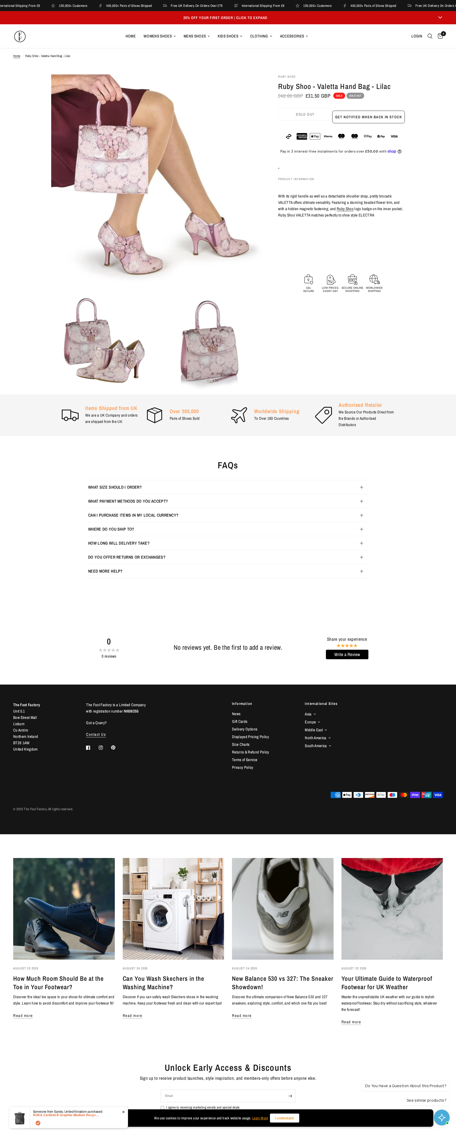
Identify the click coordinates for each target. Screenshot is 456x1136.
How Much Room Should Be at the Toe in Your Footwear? (58, 982)
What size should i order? (115, 487)
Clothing (259, 36)
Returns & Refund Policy (250, 752)
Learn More (260, 1118)
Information (242, 703)
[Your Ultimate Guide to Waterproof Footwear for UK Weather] (392, 909)
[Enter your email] (290, 1096)
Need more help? (105, 571)
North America (315, 738)
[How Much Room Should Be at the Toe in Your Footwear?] (64, 909)
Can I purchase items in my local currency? (133, 515)
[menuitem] (131, 36)
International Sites (321, 703)
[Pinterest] (117, 747)
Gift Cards (239, 721)
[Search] (430, 36)
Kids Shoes (228, 36)
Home (131, 36)
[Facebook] (92, 747)
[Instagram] (104, 747)
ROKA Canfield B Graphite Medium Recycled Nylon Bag (66, 1115)
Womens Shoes (158, 36)
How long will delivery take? (119, 543)
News (236, 714)
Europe (310, 722)
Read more (23, 1015)
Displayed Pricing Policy (250, 736)
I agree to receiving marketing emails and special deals (202, 1107)
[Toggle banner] (440, 17)
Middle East (314, 730)
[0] (439, 36)
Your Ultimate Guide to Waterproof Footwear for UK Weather (387, 982)
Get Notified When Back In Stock (368, 117)
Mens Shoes (195, 36)
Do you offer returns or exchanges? (126, 557)
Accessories (292, 36)
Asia (308, 714)
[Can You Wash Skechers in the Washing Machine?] (173, 909)
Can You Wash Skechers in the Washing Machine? (164, 982)
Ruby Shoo (345, 208)
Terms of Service (244, 759)
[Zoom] (251, 86)
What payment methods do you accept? (128, 501)
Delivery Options (244, 729)
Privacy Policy (242, 767)
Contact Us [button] (96, 734)
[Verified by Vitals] (38, 1123)
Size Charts (241, 744)
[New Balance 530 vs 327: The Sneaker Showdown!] (283, 909)
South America (316, 745)
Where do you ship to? (111, 529)
